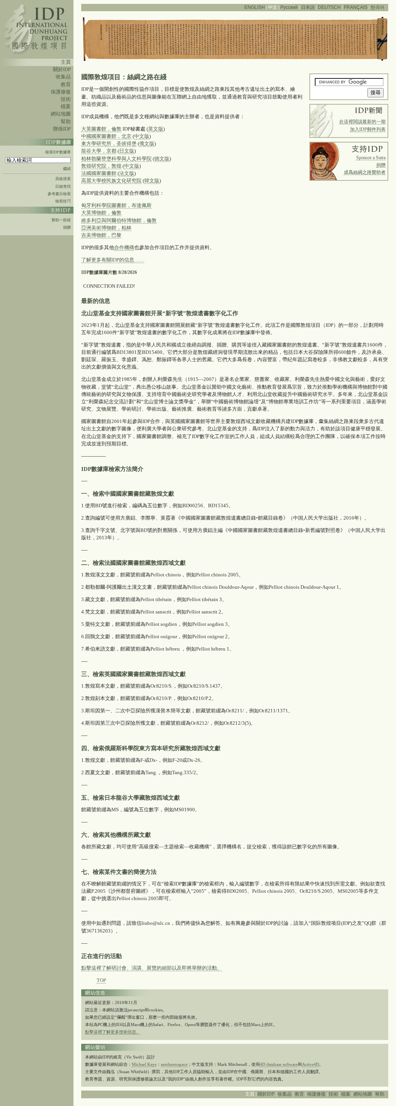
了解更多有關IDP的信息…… (112, 260)
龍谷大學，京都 (98, 151)
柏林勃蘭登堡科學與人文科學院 (116, 158)
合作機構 (124, 247)
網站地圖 (61, 114)
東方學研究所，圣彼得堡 (109, 143)
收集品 (63, 77)
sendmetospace (174, 1064)
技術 (66, 99)
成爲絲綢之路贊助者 (365, 172)
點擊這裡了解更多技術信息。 (112, 1032)
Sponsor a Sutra (371, 157)
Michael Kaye (144, 1064)
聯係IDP (62, 129)
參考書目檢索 (59, 194)
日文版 (126, 151)
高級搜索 (63, 179)
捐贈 (67, 227)
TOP (101, 980)
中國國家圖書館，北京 (106, 136)
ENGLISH (254, 7)
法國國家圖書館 (98, 173)
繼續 (67, 168)
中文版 (141, 136)
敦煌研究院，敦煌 (101, 166)
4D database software (279, 1064)
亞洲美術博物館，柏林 (106, 228)
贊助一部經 (61, 220)
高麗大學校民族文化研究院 (111, 180)
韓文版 (151, 180)
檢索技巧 (63, 201)
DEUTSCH (329, 7)
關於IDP (62, 69)
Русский (289, 7)
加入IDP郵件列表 (368, 129)
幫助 (66, 121)
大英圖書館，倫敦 (101, 129)
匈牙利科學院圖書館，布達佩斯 (116, 205)
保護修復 (61, 92)
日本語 (308, 7)
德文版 (161, 158)
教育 (66, 84)
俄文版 (146, 143)
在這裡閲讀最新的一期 (362, 121)
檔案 (66, 106)
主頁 (66, 62)
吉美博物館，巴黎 (101, 235)
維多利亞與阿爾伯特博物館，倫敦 (119, 220)
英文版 (155, 129)
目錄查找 (63, 186)
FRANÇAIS (355, 7)
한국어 (377, 7)
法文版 (126, 173)
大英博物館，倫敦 (101, 213)
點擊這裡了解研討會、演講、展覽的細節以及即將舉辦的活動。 (151, 968)
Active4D (310, 1064)
